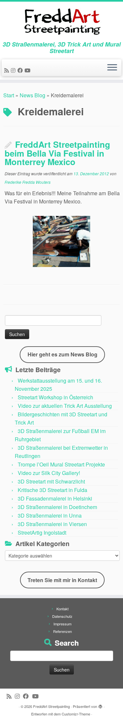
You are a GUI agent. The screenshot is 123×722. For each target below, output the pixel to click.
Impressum (62, 623)
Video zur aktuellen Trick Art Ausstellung (65, 405)
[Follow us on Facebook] (21, 70)
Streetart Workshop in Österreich (55, 397)
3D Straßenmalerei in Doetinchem (57, 507)
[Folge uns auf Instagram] (14, 70)
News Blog (32, 95)
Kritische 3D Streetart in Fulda (52, 490)
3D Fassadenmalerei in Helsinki (55, 498)
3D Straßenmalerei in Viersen (52, 524)
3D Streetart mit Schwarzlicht (51, 481)
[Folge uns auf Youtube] (28, 70)
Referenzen (62, 631)
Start (8, 95)
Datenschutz (62, 616)
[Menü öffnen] (112, 68)
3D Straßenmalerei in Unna (50, 515)
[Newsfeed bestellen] (7, 70)
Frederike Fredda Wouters (28, 182)
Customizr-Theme (76, 713)
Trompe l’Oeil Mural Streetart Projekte (61, 464)
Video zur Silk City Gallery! (49, 473)
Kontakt (62, 608)
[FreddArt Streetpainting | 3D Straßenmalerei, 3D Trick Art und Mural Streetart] (61, 21)
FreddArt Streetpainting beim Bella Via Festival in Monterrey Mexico (57, 152)
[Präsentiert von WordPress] (100, 705)
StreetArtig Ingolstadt (42, 532)
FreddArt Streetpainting (51, 706)
